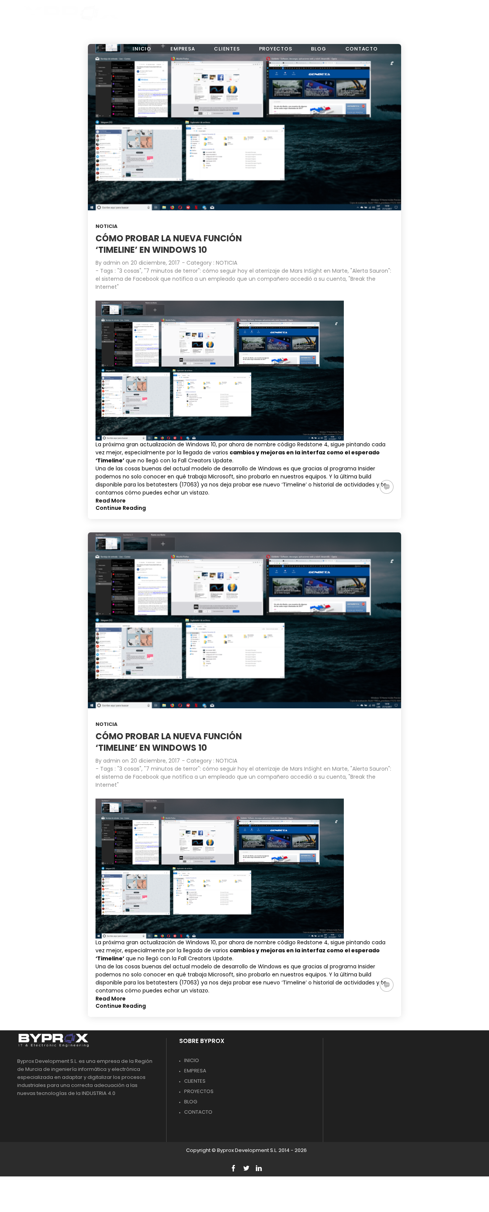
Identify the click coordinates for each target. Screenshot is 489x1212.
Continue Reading (121, 508)
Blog (190, 1101)
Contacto (198, 1112)
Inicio (191, 1060)
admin (111, 263)
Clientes (195, 1081)
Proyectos (199, 1091)
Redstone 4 (312, 444)
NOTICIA (107, 226)
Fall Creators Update (205, 460)
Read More (111, 500)
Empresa (195, 1070)
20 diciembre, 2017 (155, 263)
